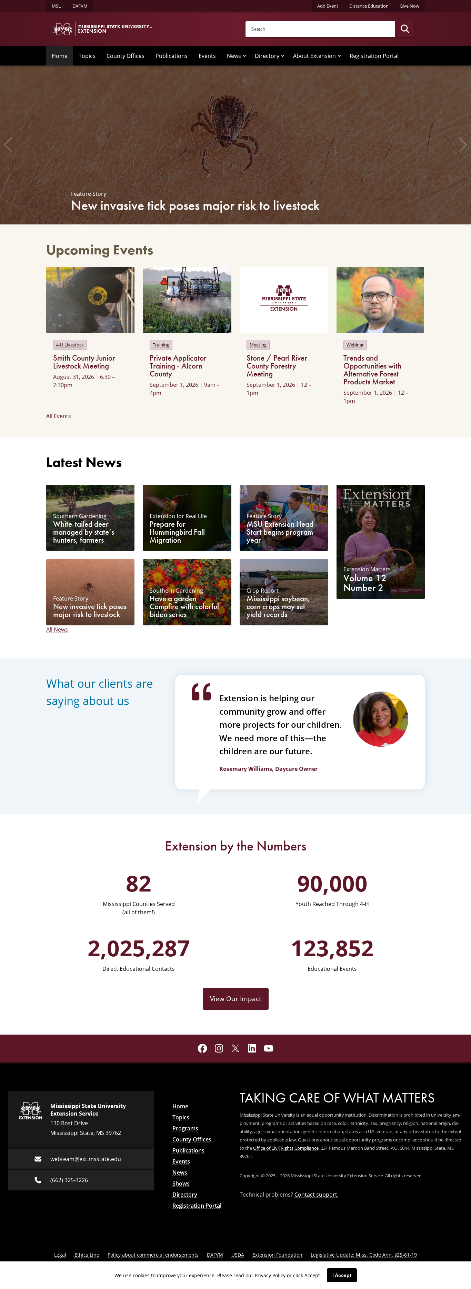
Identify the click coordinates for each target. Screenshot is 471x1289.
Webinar (355, 345)
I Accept (341, 1275)
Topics (87, 56)
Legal (60, 1254)
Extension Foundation (277, 1254)
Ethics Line (86, 1254)
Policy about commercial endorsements (153, 1254)
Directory (267, 56)
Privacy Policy (270, 1275)
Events (207, 56)
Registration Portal (374, 56)
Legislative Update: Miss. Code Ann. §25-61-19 (364, 1254)
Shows (181, 1183)
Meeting (258, 345)
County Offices (125, 56)
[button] (8, 144)
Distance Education (369, 6)
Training (161, 345)
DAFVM (80, 6)
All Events (58, 416)
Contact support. (316, 1194)
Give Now (409, 6)
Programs (185, 1128)
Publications (172, 56)
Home (60, 56)
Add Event (327, 6)
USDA (237, 1254)
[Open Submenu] (244, 56)
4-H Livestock (70, 345)
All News (57, 629)
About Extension (314, 56)
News (234, 56)
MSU (56, 6)
